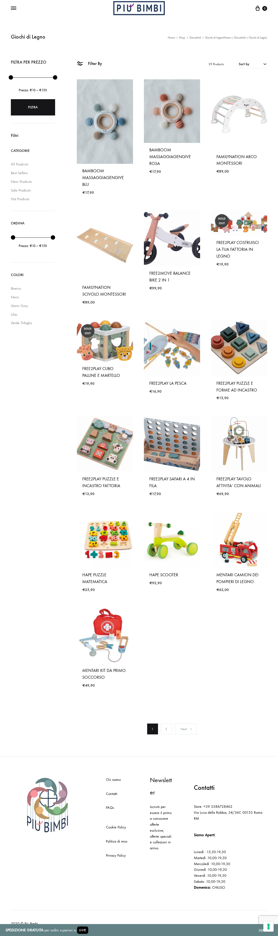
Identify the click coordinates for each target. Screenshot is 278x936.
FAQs (110, 807)
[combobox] (253, 64)
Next (184, 729)
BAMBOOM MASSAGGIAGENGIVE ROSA (170, 156)
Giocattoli (239, 37)
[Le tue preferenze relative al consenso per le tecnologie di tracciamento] (268, 926)
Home (226, 37)
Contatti (111, 793)
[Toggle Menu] (13, 8)
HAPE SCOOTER (163, 574)
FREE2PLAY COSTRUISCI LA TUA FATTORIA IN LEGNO (237, 249)
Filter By (94, 63)
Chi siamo (113, 779)
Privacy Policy (116, 855)
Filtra (33, 107)
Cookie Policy (116, 827)
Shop (182, 37)
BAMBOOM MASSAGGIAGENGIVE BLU (103, 177)
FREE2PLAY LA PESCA (168, 383)
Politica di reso (116, 841)
